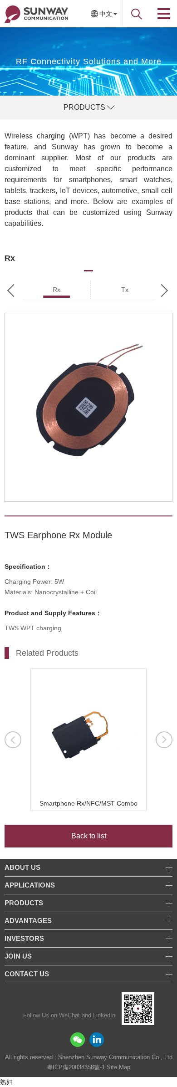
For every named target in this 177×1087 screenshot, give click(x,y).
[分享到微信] (77, 1039)
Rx (56, 289)
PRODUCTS (84, 107)
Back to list (88, 836)
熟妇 (6, 1082)
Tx (124, 289)
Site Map (118, 1067)
